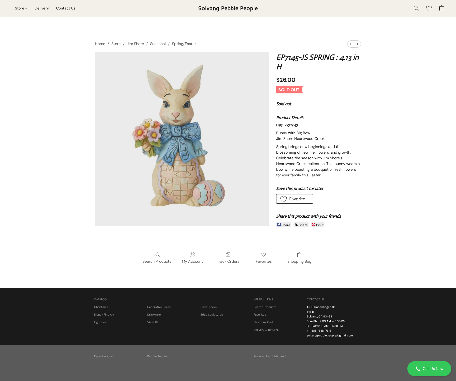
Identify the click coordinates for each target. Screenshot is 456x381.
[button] (429, 368)
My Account (192, 261)
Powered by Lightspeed (270, 356)
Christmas (101, 307)
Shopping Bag (299, 261)
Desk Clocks (208, 307)
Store (20, 8)
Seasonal (158, 43)
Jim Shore (135, 43)
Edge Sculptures (211, 315)
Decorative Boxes (159, 307)
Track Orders (228, 261)
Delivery (42, 8)
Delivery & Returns (266, 330)
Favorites (264, 261)
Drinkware (154, 315)
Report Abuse (103, 356)
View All (152, 322)
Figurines (100, 322)
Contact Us (66, 8)
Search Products (156, 261)
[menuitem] (350, 44)
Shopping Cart (263, 322)
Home (100, 43)
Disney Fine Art (104, 315)
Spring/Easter (184, 43)
